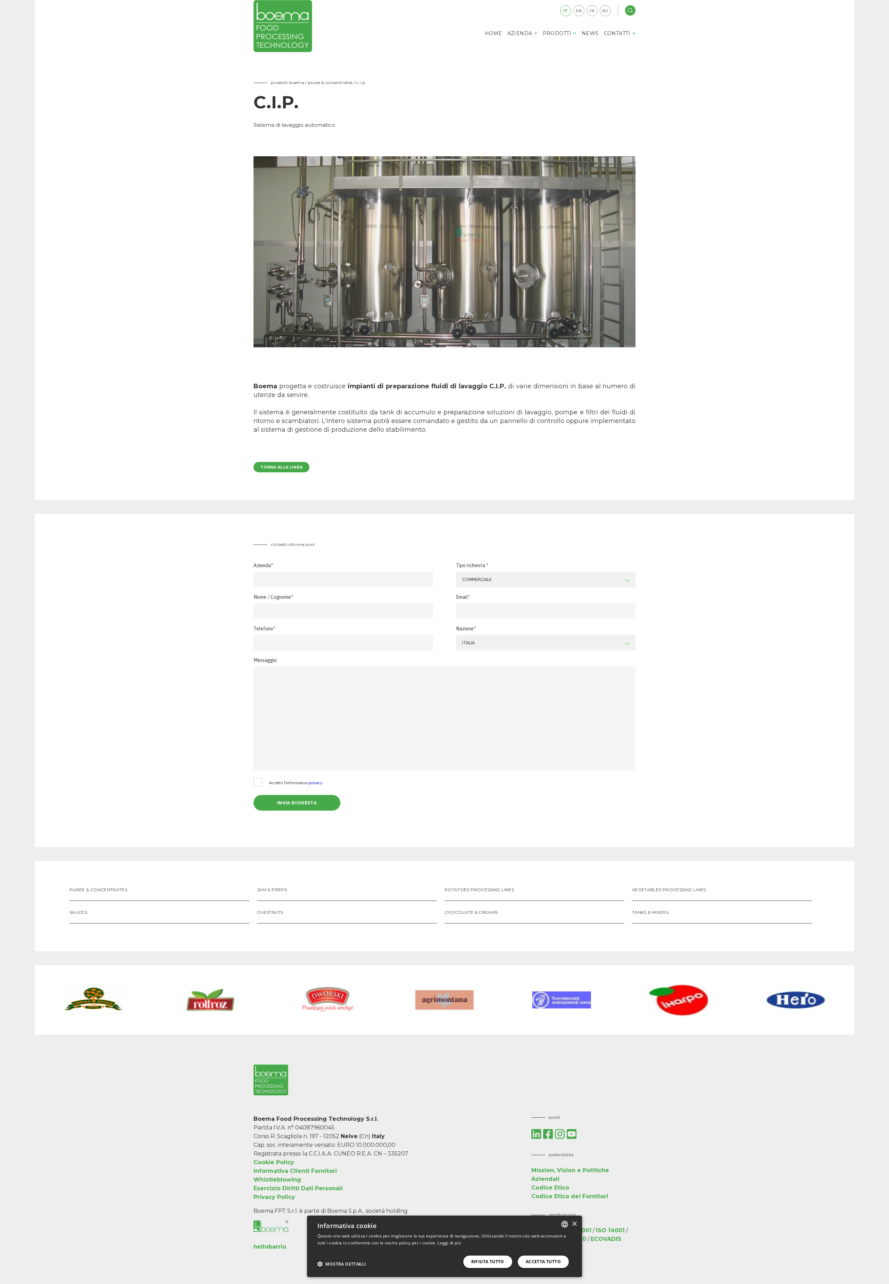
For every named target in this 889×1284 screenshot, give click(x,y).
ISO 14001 (610, 1230)
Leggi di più (449, 1243)
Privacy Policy (274, 1197)
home (493, 33)
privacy (315, 782)
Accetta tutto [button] (543, 1262)
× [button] (574, 1224)
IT (565, 10)
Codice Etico (550, 1187)
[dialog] (444, 1246)
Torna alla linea (281, 467)
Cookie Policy (274, 1162)
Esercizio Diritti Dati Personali (298, 1188)
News (590, 33)
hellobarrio (270, 1246)
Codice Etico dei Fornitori (569, 1196)
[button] (341, 1264)
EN (579, 10)
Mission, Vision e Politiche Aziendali (570, 1174)
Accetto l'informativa (295, 782)
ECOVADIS (606, 1239)
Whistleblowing (277, 1179)
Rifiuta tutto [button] (487, 1262)
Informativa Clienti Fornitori (295, 1171)
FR (592, 10)
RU (605, 10)
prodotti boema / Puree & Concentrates (312, 82)
